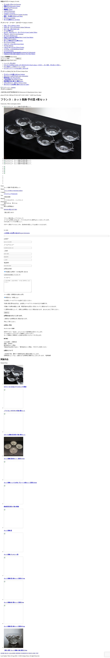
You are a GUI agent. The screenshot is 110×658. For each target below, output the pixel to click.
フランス (13, 190)
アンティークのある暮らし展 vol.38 (16, 68)
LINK (33, 653)
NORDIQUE (24, 653)
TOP (37, 653)
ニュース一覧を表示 (9, 63)
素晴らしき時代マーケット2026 (14, 66)
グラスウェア (10, 193)
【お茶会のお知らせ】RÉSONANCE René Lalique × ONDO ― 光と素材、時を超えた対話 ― (32, 65)
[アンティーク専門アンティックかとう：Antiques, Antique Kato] (8, 87)
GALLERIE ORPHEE (15, 653)
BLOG (6, 653)
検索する (19, 58)
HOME (3, 653)
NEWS (30, 653)
